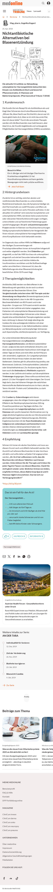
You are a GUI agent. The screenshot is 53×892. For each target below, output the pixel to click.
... (49, 11)
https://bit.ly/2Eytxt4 (12, 483)
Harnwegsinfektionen (12, 547)
